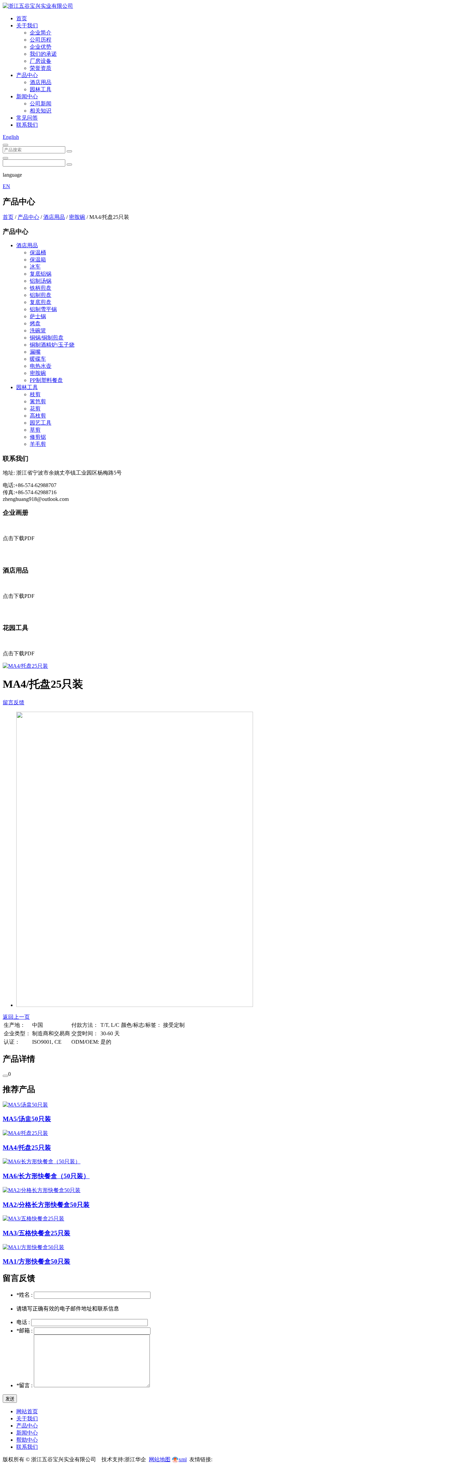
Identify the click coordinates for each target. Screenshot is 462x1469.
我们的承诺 (43, 54)
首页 (21, 18)
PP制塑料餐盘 (46, 380)
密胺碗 (77, 217)
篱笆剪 (38, 401)
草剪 (35, 430)
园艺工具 (40, 423)
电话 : (23, 1322)
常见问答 (27, 118)
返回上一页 (16, 1017)
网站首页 (27, 1411)
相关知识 (40, 110)
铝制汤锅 (40, 281)
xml (183, 1459)
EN (6, 186)
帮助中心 (27, 1440)
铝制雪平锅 (43, 309)
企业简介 (40, 32)
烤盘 (35, 323)
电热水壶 (40, 366)
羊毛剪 (38, 444)
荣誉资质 (40, 68)
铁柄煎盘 (40, 288)
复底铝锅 (40, 274)
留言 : (25, 1385)
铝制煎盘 (40, 295)
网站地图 (159, 1459)
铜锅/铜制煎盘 (47, 337)
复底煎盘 (40, 302)
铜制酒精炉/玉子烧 (52, 345)
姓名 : (25, 1295)
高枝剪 (38, 416)
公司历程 (40, 40)
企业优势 (40, 47)
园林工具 (40, 89)
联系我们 (27, 125)
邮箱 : (25, 1331)
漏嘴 (35, 352)
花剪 (35, 408)
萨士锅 (38, 316)
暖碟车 (38, 359)
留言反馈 (13, 702)
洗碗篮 (38, 330)
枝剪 (35, 394)
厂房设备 (40, 61)
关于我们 (27, 25)
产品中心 (27, 75)
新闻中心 (27, 96)
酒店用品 (40, 82)
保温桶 (38, 252)
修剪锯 (38, 437)
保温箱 (38, 259)
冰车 (35, 267)
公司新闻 (40, 103)
